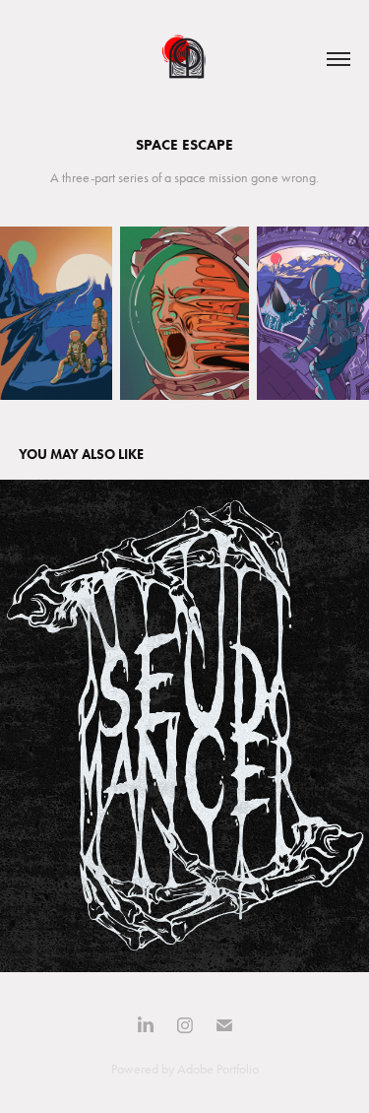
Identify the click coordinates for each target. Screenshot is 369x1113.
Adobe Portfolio (218, 1069)
